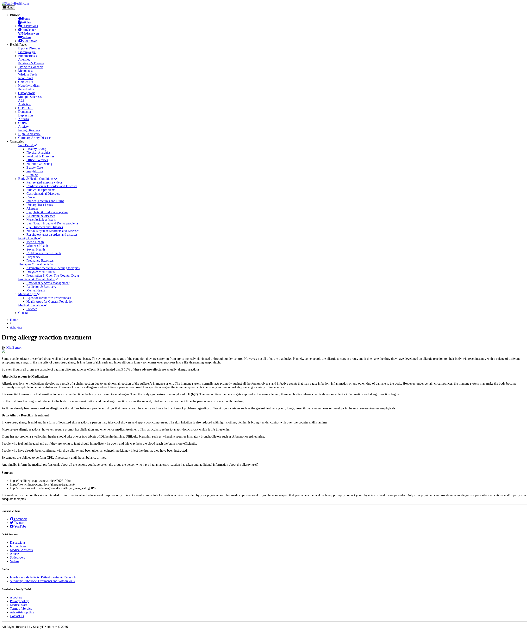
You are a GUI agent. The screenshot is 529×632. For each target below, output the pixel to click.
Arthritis (23, 119)
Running (32, 175)
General (23, 312)
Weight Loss (34, 171)
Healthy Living (36, 149)
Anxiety (23, 126)
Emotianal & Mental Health (36, 279)
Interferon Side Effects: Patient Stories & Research (43, 577)
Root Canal (25, 78)
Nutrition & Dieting (39, 163)
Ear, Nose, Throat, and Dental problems (52, 223)
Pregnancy (33, 257)
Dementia (24, 111)
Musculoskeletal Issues (41, 219)
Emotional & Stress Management (47, 283)
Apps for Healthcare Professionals (48, 298)
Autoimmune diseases (40, 216)
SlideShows (29, 41)
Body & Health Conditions (36, 178)
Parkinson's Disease (31, 63)
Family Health (28, 238)
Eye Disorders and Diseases (44, 227)
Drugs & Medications (40, 271)
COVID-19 (25, 108)
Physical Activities (38, 152)
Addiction (24, 104)
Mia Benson (14, 347)
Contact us (17, 616)
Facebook (20, 519)
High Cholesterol (29, 134)
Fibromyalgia (27, 52)
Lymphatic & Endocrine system (47, 212)
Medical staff (18, 605)
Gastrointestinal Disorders (43, 193)
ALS (21, 100)
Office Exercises (37, 160)
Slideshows (17, 557)
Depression (25, 115)
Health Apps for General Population (49, 301)
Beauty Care (34, 167)
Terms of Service (21, 608)
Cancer (31, 197)
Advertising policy (22, 612)
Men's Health (35, 242)
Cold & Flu (25, 82)
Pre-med (31, 309)
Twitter (18, 522)
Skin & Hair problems (40, 190)
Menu (9, 7)
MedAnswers (30, 33)
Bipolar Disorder (29, 48)
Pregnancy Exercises (40, 260)
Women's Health (37, 245)
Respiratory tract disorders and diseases (51, 234)
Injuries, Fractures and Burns (45, 201)
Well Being (26, 145)
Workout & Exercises (40, 156)
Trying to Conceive (30, 67)
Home (26, 18)
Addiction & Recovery (41, 286)
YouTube (20, 526)
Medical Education (31, 305)
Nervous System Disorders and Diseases (52, 231)
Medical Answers (21, 550)
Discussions (30, 26)
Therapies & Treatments (34, 264)
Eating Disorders (29, 130)
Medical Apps (27, 294)
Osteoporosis (26, 93)
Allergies (24, 59)
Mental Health (35, 290)
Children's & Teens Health (43, 253)
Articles (26, 22)
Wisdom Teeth (27, 74)
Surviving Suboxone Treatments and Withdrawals (42, 581)
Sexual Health (35, 249)
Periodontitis (26, 89)
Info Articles (18, 546)
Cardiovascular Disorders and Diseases (51, 186)
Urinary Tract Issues (39, 204)
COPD (22, 123)
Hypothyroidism (28, 85)
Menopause (25, 70)
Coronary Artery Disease (34, 137)
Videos (26, 37)
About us (16, 597)
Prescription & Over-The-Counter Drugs (52, 275)
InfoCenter (28, 29)
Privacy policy (19, 601)
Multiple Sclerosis (30, 96)
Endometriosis (27, 56)
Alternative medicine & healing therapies (53, 268)
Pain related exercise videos (44, 182)
